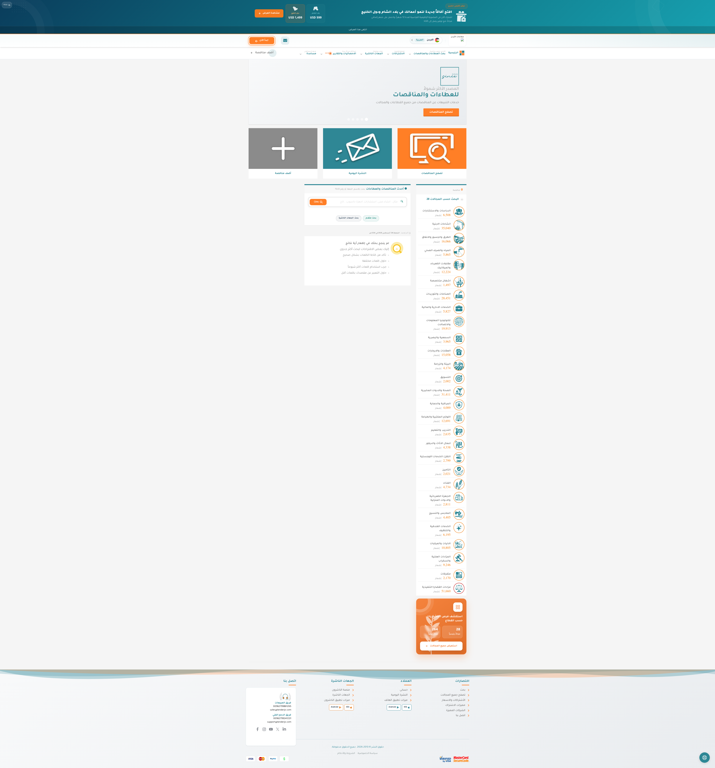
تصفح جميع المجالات (453, 695)
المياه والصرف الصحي (437, 250)
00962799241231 (282, 718)
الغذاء (447, 483)
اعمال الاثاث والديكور (438, 443)
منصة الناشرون (341, 690)
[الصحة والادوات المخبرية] (459, 392)
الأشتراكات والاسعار (453, 700)
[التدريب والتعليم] (459, 431)
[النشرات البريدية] (285, 41)
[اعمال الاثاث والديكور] (459, 444)
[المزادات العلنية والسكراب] (459, 558)
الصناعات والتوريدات (438, 294)
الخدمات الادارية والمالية (436, 307)
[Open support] (704, 757)
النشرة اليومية (399, 695)
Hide (5, 5)
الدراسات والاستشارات (436, 211)
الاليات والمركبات (440, 543)
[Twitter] (277, 729)
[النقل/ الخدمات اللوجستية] (459, 458)
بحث (462, 690)
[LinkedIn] (284, 729)
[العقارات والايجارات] (459, 352)
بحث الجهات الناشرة (348, 218)
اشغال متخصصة (440, 281)
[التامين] (459, 471)
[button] (426, 40)
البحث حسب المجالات (443, 199)
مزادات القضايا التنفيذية (436, 587)
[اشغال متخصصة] (459, 282)
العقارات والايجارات (439, 351)
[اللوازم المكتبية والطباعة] (459, 418)
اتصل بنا (460, 715)
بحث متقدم (371, 218)
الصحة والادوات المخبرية (436, 390)
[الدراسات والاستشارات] (459, 212)
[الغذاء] (459, 484)
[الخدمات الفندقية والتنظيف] (459, 527)
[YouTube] (270, 729)
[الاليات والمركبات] (459, 545)
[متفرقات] (459, 575)
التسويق (445, 377)
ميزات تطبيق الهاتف (396, 700)
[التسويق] (459, 378)
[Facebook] (257, 729)
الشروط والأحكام (346, 753)
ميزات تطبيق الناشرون (337, 700)
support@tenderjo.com (279, 722)
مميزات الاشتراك (455, 705)
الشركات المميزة (455, 710)
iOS (405, 707)
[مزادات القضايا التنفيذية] (459, 588)
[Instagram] (263, 729)
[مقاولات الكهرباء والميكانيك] (459, 265)
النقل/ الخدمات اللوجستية (435, 457)
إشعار (443, 215)
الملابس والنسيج (440, 513)
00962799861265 (282, 706)
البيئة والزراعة (442, 364)
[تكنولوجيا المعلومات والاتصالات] (459, 321)
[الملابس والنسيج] (459, 514)
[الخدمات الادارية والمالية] (459, 308)
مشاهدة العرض (271, 13)
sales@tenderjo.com (280, 710)
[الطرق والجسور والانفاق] (459, 238)
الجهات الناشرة (341, 695)
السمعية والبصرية (439, 338)
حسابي (404, 690)
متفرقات (446, 574)
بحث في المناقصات (440, 116)
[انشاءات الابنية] (459, 225)
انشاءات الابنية (441, 224)
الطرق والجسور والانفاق (436, 237)
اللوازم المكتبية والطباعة (436, 417)
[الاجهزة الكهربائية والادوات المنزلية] (459, 497)
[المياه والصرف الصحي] (459, 252)
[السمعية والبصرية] (459, 339)
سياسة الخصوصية (368, 753)
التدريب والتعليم (441, 430)
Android (392, 707)
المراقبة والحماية (440, 404)
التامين (446, 470)
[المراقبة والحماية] (459, 405)
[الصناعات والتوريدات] (459, 295)
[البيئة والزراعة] (459, 365)
